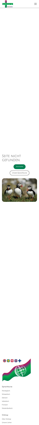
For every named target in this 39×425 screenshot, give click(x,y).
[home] (7, 4)
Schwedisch (6, 394)
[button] (35, 4)
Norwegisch (6, 390)
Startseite (19, 166)
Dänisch (4, 398)
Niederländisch (7, 408)
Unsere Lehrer (7, 422)
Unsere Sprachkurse (19, 173)
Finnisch (5, 405)
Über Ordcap (6, 419)
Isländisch (5, 401)
